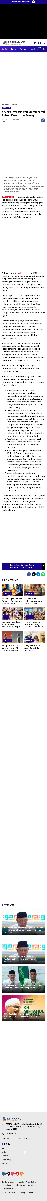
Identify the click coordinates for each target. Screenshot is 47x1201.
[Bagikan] (43, 120)
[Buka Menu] (39, 42)
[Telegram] (38, 574)
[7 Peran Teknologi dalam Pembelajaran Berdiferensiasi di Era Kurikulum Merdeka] (34, 613)
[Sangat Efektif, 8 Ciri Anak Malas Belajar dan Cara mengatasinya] (34, 637)
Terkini (4, 1148)
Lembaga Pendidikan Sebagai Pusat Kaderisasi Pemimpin (11, 624)
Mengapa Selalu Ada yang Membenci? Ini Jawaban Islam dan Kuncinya (11, 648)
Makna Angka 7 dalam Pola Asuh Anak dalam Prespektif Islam (12, 601)
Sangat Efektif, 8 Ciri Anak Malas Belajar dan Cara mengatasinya (33, 648)
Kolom (6, 617)
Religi (4, 1152)
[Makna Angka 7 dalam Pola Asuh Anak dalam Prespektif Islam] (12, 590)
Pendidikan (6, 108)
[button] (35, 42)
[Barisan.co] (14, 43)
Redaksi (4, 119)
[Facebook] (29, 574)
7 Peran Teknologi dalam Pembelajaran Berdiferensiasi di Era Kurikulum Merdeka (33, 624)
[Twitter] (34, 574)
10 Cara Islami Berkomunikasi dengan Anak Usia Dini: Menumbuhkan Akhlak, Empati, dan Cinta (34, 601)
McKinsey (21, 273)
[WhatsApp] (43, 574)
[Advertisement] (23, 77)
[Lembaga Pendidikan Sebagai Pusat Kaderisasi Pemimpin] (12, 613)
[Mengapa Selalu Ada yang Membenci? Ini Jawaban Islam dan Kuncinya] (12, 637)
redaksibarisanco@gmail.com (18, 1138)
